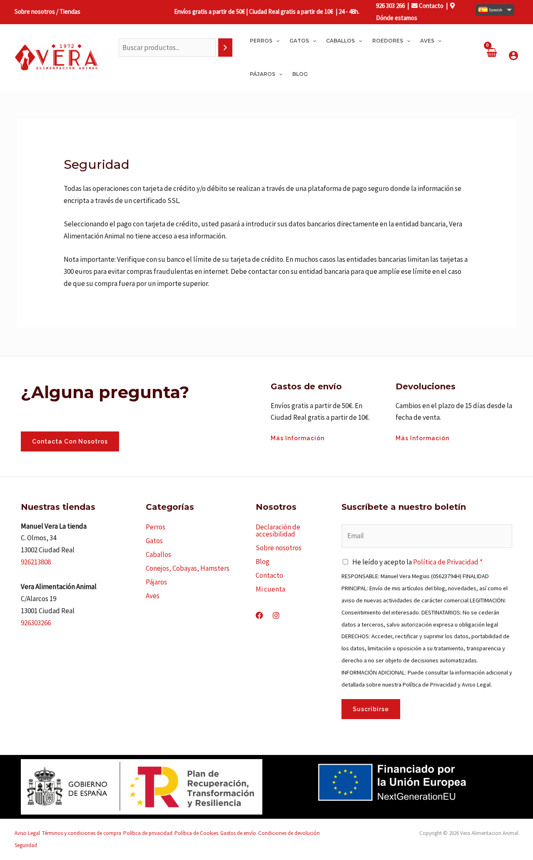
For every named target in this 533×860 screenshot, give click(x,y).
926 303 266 (390, 6)
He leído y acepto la (417, 562)
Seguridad (26, 845)
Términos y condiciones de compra (81, 833)
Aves (152, 595)
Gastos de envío (238, 833)
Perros (155, 527)
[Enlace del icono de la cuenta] (513, 55)
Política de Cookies (196, 833)
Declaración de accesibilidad (278, 530)
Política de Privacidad (445, 562)
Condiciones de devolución (289, 833)
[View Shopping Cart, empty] (491, 57)
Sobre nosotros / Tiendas (47, 11)
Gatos (154, 540)
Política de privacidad (147, 833)
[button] (275, 41)
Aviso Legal (27, 833)
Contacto (430, 6)
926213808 (36, 562)
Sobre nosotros (278, 547)
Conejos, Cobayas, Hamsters (187, 568)
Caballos (158, 554)
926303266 (36, 622)
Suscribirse (371, 709)
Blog (262, 561)
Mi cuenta (270, 589)
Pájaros (156, 582)
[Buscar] (225, 47)
